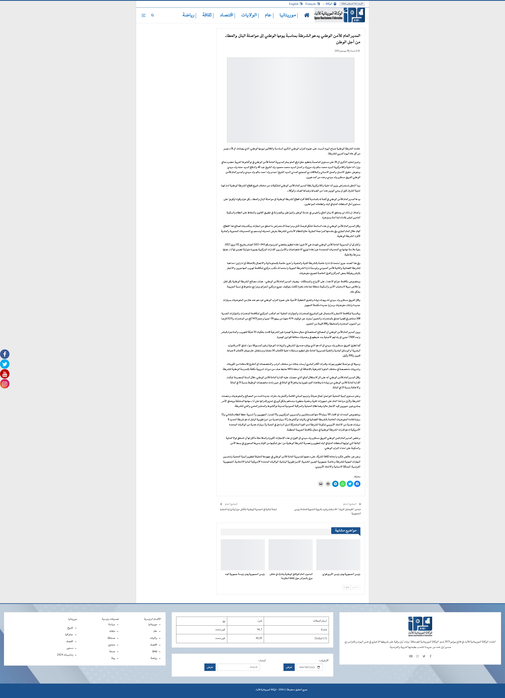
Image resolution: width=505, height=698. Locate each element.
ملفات (112, 631)
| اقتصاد (227, 15)
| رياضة (189, 15)
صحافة (111, 638)
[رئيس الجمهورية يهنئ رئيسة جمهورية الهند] (243, 554)
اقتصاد (153, 644)
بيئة (113, 658)
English (293, 4)
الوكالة (328, 4)
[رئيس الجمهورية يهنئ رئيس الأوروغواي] (338, 554)
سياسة (111, 624)
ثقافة (154, 651)
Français (310, 4)
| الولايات (250, 15)
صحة (112, 651)
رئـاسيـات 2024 (65, 655)
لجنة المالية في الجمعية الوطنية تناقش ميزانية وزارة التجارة (248, 509)
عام (155, 631)
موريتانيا (152, 624)
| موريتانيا (289, 15)
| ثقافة (208, 15)
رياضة (154, 658)
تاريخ (70, 628)
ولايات (153, 638)
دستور (70, 648)
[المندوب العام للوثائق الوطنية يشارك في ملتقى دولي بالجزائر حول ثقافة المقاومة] (290, 554)
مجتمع (111, 644)
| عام (269, 15)
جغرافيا (69, 634)
